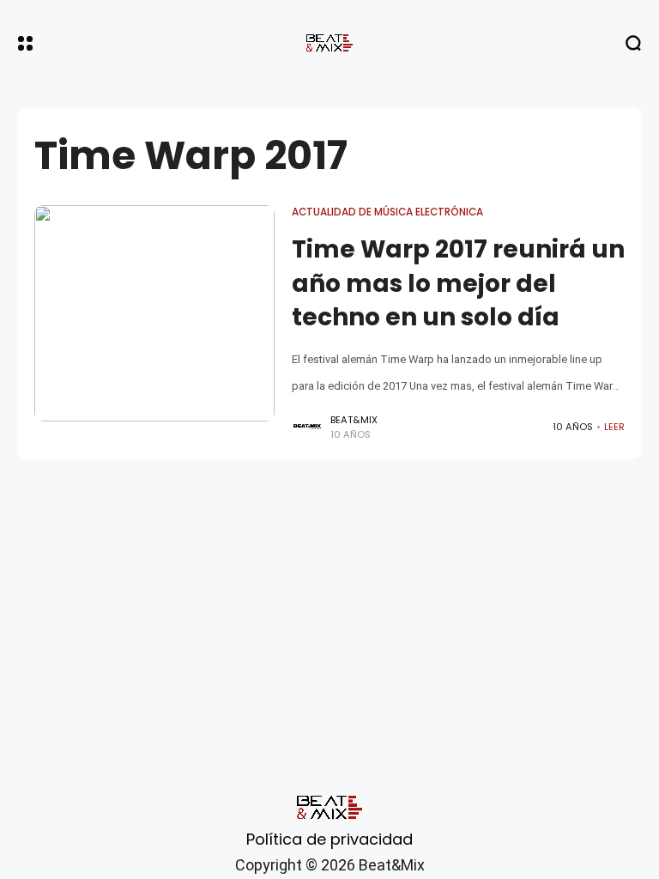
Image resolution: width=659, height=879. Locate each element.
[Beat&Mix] (329, 43)
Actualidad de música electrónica (387, 212)
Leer (614, 426)
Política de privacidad (329, 839)
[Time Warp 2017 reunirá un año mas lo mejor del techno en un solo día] (154, 313)
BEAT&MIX (354, 420)
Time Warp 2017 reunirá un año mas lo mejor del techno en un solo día (458, 283)
